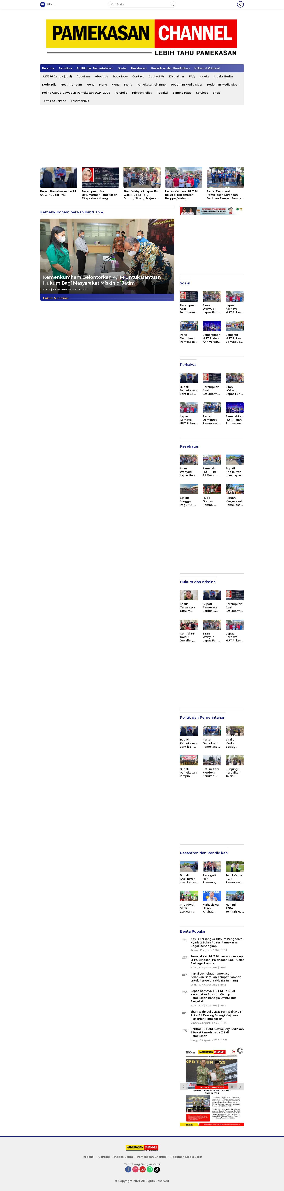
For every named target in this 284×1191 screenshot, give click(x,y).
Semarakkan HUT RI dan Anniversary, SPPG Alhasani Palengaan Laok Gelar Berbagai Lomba (211, 338)
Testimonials (80, 101)
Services (202, 92)
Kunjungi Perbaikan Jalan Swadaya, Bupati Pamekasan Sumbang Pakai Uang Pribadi (234, 772)
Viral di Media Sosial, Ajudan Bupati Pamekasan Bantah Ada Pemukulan (234, 743)
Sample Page (182, 92)
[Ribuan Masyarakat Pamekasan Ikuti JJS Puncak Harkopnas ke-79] (235, 489)
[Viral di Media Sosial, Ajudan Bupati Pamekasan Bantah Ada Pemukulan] (235, 731)
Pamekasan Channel (151, 84)
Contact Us (157, 76)
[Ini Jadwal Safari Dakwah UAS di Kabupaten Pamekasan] (189, 896)
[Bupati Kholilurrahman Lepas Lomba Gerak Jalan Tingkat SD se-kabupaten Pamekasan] (235, 460)
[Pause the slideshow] (232, 1086)
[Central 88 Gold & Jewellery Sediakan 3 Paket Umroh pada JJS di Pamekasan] (189, 625)
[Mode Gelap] (240, 4)
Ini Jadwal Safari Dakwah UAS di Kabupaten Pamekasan (188, 908)
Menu (90, 84)
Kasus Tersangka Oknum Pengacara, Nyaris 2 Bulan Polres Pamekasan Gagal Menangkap (189, 607)
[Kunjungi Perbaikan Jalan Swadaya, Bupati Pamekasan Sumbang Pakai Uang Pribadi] (235, 760)
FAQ (192, 76)
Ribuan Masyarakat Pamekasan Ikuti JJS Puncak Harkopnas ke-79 (234, 501)
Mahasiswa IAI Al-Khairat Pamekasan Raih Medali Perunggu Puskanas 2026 (211, 908)
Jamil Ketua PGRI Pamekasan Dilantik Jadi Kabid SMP (234, 879)
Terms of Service (54, 101)
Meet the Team (71, 84)
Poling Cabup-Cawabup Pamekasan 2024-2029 (76, 92)
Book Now (120, 76)
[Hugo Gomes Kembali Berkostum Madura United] (212, 489)
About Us (101, 76)
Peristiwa (65, 68)
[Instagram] (135, 1169)
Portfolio (121, 92)
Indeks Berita (223, 76)
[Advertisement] (142, 136)
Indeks (204, 76)
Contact (138, 76)
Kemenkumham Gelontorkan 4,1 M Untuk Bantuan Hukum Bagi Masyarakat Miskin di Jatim (102, 280)
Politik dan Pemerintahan (95, 68)
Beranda (48, 68)
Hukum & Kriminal (207, 68)
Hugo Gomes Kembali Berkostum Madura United (210, 501)
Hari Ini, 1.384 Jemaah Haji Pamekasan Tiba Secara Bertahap (234, 908)
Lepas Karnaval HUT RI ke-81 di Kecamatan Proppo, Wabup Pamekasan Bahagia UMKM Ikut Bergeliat (181, 195)
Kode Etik (49, 84)
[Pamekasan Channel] (142, 38)
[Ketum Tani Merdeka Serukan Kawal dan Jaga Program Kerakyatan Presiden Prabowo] (212, 760)
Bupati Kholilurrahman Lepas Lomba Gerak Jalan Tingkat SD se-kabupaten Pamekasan (234, 472)
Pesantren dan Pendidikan (170, 68)
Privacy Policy (142, 92)
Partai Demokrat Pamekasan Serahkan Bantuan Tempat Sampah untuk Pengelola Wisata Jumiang (225, 195)
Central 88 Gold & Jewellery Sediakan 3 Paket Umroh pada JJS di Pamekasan (189, 637)
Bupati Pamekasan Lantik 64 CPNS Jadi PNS (58, 193)
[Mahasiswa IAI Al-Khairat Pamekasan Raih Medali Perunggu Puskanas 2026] (212, 896)
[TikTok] (157, 1170)
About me (83, 76)
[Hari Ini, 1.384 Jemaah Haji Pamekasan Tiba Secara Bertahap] (235, 896)
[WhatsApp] (150, 1169)
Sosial (122, 68)
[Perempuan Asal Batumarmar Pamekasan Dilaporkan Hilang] (100, 177)
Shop (216, 92)
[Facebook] (128, 1169)
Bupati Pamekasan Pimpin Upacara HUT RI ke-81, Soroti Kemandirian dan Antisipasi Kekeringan (188, 772)
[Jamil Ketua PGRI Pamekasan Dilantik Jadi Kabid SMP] (235, 866)
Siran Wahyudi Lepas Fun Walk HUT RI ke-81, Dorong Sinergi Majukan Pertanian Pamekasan (141, 195)
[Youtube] (142, 1169)
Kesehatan (139, 68)
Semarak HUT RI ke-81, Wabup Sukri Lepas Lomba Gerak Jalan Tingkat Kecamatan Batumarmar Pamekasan (234, 338)
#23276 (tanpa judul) (57, 76)
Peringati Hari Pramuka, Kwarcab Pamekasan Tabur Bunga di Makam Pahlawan (211, 879)
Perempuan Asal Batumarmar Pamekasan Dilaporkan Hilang (99, 195)
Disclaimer (176, 76)
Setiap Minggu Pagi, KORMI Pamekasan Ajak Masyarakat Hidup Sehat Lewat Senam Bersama (188, 501)
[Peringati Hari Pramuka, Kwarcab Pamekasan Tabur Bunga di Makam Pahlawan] (212, 866)
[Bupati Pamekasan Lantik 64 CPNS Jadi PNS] (58, 177)
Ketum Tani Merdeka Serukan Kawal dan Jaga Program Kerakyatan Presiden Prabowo (211, 772)
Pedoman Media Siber (186, 84)
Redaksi (162, 92)
